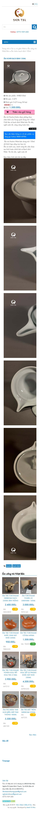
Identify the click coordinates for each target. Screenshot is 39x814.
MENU (5, 42)
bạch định (16, 566)
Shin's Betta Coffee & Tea (24, 805)
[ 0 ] (35, 4)
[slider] (8, 105)
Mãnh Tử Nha (31, 807)
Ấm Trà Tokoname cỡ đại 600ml (28, 634)
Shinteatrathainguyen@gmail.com (14, 791)
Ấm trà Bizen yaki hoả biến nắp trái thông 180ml (10, 712)
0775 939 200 (23, 31)
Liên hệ (5, 780)
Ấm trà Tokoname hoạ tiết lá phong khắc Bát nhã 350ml (28, 673)
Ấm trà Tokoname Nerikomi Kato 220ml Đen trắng (10, 598)
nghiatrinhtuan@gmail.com (12, 794)
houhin (8, 566)
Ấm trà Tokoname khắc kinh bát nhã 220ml (10, 635)
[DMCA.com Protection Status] (8, 801)
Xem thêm (32, 734)
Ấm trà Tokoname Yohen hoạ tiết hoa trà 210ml (10, 672)
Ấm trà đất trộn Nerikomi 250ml (28, 710)
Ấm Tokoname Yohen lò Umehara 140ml (28, 598)
